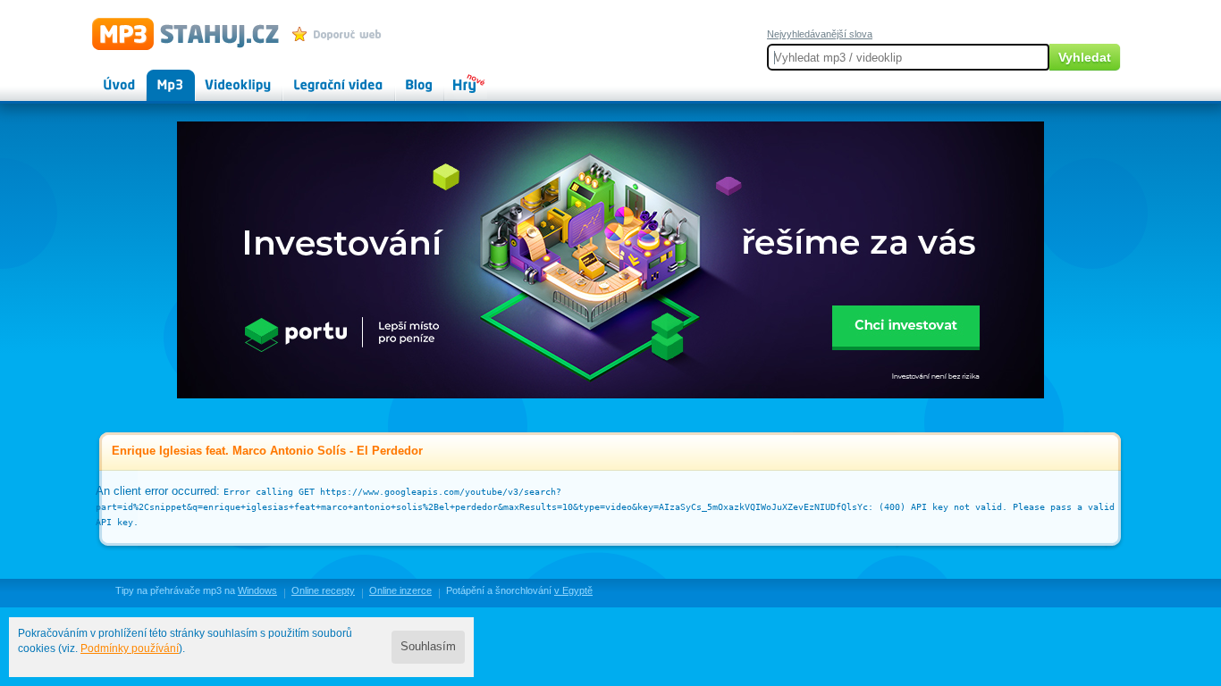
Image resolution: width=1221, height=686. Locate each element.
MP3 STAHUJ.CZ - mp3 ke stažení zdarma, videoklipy (177, 33)
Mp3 (158, 77)
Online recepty (323, 590)
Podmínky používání (129, 648)
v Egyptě (573, 590)
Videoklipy (221, 77)
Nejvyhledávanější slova (819, 34)
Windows (257, 590)
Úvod (104, 77)
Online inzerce (400, 590)
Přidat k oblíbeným (341, 34)
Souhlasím (428, 646)
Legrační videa (320, 77)
